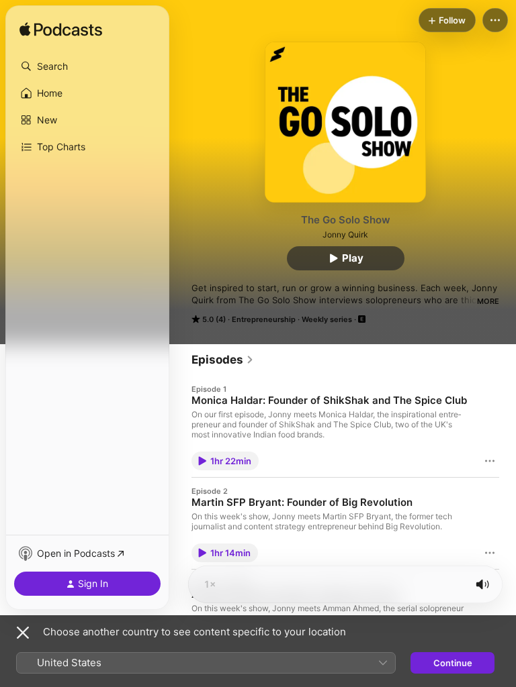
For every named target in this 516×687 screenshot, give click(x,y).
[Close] (23, 633)
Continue (452, 662)
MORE (488, 301)
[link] (222, 359)
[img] (60, 30)
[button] (87, 66)
